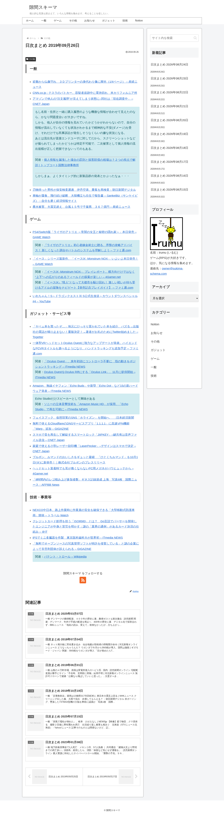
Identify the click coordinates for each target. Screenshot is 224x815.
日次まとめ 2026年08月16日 (169, 175)
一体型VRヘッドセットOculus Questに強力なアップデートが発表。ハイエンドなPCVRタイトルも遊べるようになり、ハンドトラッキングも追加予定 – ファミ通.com (86, 348)
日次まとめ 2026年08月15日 (169, 189)
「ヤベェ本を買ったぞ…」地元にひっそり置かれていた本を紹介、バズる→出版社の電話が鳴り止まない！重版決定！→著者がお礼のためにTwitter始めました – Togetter (86, 332)
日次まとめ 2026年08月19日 (169, 134)
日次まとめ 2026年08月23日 (169, 78)
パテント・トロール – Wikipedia (65, 556)
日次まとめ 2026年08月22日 (169, 92)
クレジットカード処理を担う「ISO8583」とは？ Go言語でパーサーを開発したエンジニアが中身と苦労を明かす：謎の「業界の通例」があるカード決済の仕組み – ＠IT (86, 527)
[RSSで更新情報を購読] (83, 580)
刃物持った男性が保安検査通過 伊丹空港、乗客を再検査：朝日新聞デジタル (84, 189)
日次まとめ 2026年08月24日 (169, 64)
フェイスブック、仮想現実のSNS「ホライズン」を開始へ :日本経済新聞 (83, 417)
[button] (195, 38)
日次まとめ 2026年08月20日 (169, 120)
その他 (32, 59)
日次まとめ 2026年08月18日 (169, 147)
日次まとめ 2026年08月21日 (169, 106)
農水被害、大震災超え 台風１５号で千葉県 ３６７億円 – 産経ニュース (81, 206)
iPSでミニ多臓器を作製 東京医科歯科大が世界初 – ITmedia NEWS (78, 537)
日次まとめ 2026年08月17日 (169, 161)
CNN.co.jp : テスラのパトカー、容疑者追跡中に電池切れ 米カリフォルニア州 (85, 92)
